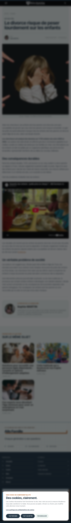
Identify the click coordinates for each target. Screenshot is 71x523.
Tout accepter (28, 516)
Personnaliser (42, 516)
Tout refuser (13, 516)
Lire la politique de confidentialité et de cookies (20, 510)
